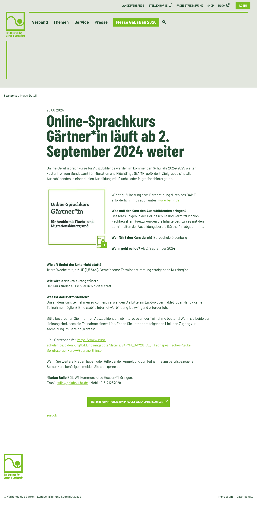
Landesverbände (133, 5)
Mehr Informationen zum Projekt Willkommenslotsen (127, 401)
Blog (221, 5)
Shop (210, 5)
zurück (52, 415)
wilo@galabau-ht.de (72, 383)
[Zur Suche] (164, 22)
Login (243, 5)
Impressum (225, 496)
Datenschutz (244, 496)
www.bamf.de (168, 200)
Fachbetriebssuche (189, 5)
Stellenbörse (158, 5)
